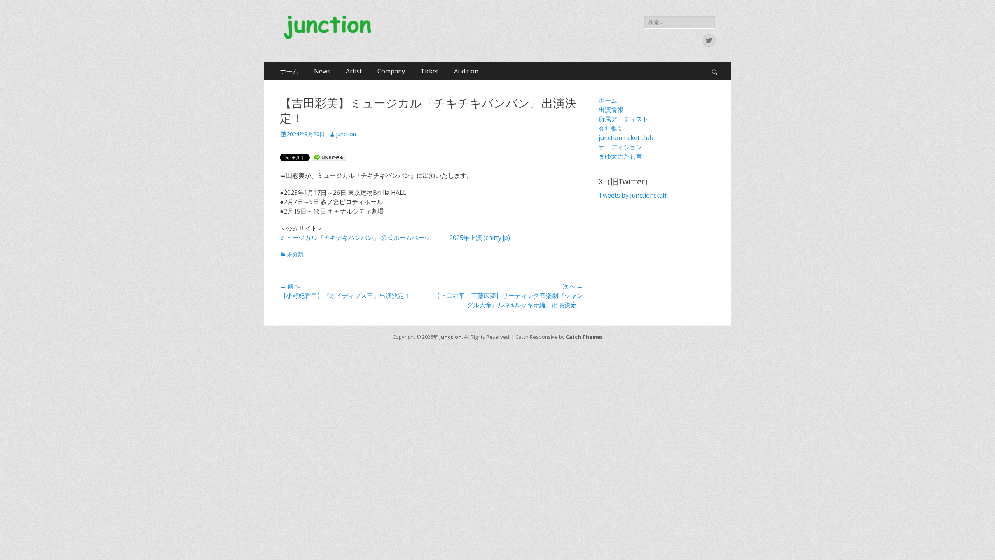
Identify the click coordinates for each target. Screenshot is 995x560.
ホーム (289, 71)
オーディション (620, 147)
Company (391, 71)
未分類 (295, 254)
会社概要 (611, 128)
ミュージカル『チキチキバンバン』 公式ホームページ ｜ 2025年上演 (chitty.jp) (395, 237)
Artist (354, 71)
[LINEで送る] (329, 157)
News (322, 71)
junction (346, 134)
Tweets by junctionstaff (633, 195)
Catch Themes (584, 336)
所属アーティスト (623, 119)
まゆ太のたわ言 (620, 156)
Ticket (429, 71)
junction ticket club (626, 137)
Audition (466, 71)
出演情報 (611, 109)
